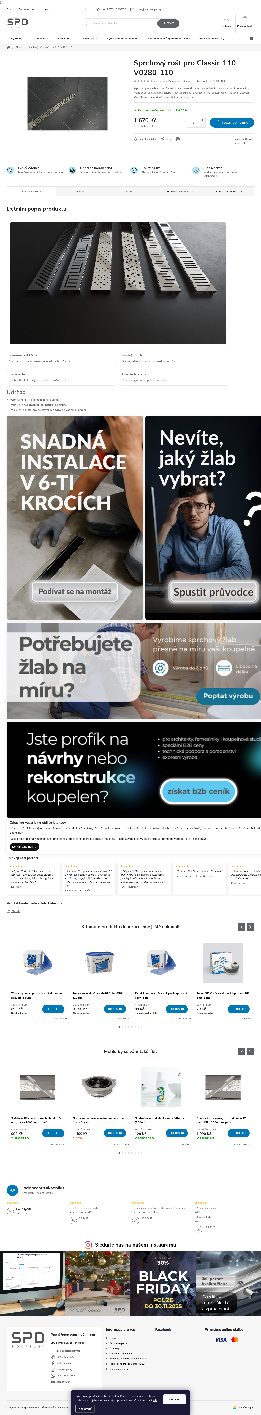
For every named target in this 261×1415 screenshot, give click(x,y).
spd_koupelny (64, 1369)
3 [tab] (126, 1027)
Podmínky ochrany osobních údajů (128, 1358)
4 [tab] (129, 1027)
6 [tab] (135, 1027)
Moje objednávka (118, 1369)
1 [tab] (119, 1027)
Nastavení (85, 1409)
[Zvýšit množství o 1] (202, 120)
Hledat (168, 23)
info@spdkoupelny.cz (68, 1351)
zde (155, 1400)
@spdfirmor (63, 1382)
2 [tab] (122, 1027)
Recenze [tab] (81, 191)
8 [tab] (142, 1027)
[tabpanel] (38, 979)
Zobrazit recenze (44, 1193)
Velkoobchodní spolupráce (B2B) (127, 1363)
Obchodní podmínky (120, 1353)
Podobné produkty (227, 191)
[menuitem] (19, 38)
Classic (15, 911)
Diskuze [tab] (130, 191)
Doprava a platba (28, 9)
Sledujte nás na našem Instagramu (135, 1244)
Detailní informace (181, 97)
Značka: (244, 139)
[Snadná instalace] (75, 518)
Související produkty (178, 191)
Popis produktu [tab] (31, 191)
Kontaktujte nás (22, 847)
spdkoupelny (63, 1363)
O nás (10, 9)
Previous (241, 927)
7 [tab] (138, 1027)
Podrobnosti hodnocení (180, 81)
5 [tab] (132, 1027)
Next (250, 927)
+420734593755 (65, 1357)
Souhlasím (174, 1399)
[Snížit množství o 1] (202, 125)
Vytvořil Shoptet (246, 1407)
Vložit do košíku (235, 123)
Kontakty (47, 9)
